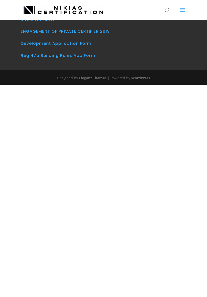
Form (89, 55)
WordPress (140, 78)
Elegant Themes (93, 78)
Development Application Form (56, 43)
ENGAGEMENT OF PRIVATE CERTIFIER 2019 (65, 31)
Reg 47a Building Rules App (52, 55)
